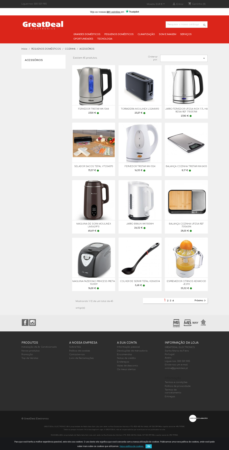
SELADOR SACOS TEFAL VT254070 (93, 166)
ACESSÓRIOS (34, 60)
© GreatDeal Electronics (35, 418)
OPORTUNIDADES (83, 39)
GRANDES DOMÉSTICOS (86, 34)
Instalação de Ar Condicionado (39, 347)
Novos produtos (30, 351)
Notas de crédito (126, 358)
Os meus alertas (126, 369)
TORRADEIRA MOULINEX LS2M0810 (140, 109)
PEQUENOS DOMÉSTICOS (119, 34)
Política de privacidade (177, 386)
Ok (148, 446)
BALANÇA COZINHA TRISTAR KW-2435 (186, 166)
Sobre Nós (75, 347)
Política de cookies (79, 351)
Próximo (201, 300)
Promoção (27, 354)
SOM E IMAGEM (167, 34)
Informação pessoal (128, 347)
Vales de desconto (127, 366)
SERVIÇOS (186, 34)
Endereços (123, 362)
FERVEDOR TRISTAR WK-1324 (140, 166)
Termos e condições (176, 382)
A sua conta (127, 342)
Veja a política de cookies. (132, 446)
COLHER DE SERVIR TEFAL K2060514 (140, 281)
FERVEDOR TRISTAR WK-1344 (93, 109)
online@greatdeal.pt (176, 368)
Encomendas (124, 354)
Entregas (170, 396)
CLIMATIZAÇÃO (146, 34)
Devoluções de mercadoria (132, 351)
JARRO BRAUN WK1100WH (140, 224)
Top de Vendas (29, 358)
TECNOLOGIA (104, 39)
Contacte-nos (77, 354)
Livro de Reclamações (81, 358)
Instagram (32, 322)
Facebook (25, 322)
